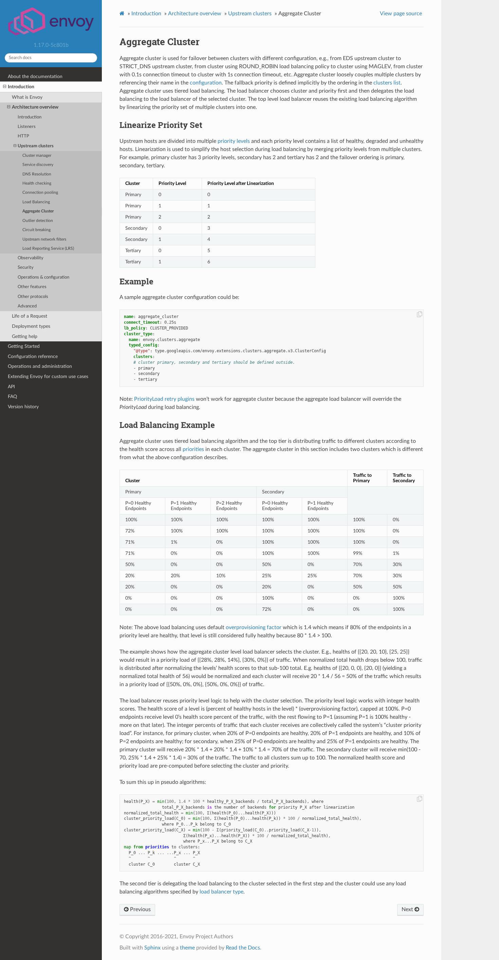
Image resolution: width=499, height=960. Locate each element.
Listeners (27, 127)
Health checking (36, 183)
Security (26, 267)
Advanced (27, 306)
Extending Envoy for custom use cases (48, 376)
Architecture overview (35, 107)
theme (187, 947)
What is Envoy (27, 97)
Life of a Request (29, 316)
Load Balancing (36, 202)
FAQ (12, 396)
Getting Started (24, 346)
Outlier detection (37, 221)
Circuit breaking (36, 230)
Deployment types (31, 326)
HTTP (23, 136)
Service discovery (37, 165)
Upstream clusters (36, 146)
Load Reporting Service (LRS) (48, 248)
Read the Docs (243, 947)
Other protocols (33, 297)
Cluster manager (36, 155)
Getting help (24, 336)
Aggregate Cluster (38, 211)
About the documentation (35, 76)
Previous (140, 909)
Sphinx (152, 947)
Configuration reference (33, 356)
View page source (401, 13)
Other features (32, 287)
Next (408, 909)
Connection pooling (40, 192)
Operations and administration (40, 366)
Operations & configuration (43, 277)
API (11, 386)
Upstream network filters (44, 239)
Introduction (21, 86)
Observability (30, 258)
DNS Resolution (36, 174)
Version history (23, 406)
